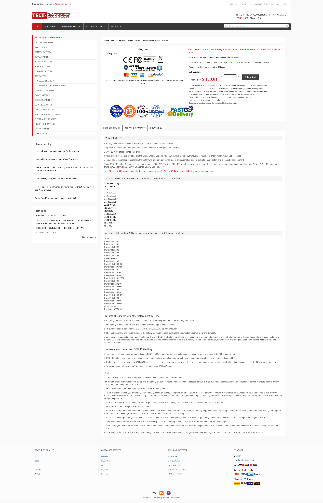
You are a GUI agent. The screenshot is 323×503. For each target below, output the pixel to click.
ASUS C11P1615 (174, 461)
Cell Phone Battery (45, 42)
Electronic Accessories (96, 27)
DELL (37, 465)
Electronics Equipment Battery (51, 85)
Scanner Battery (43, 71)
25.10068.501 (55, 228)
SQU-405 (108, 223)
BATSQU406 (109, 187)
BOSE (37, 461)
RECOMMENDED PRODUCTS (70, 27)
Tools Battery (42, 57)
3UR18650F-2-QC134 (114, 184)
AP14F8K (40, 216)
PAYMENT (243, 4)
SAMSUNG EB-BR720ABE (177, 470)
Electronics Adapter (45, 119)
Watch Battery (42, 66)
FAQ (278, 4)
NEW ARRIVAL (50, 27)
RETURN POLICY (257, 4)
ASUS (37, 457)
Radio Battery (42, 95)
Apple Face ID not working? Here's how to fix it (56, 198)
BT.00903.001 (110, 196)
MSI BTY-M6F (173, 457)
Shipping (104, 474)
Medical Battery (43, 61)
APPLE (37, 474)
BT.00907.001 (110, 214)
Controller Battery (45, 90)
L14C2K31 (52, 233)
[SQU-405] (112, 54)
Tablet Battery (42, 47)
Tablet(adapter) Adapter (47, 114)
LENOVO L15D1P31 (175, 465)
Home (37, 27)
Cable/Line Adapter (45, 109)
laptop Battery (43, 129)
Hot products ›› (89, 237)
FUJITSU (38, 470)
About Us (104, 457)
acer (131, 40)
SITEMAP (286, 4)
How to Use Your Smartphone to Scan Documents (57, 159)
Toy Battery (41, 76)
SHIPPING (269, 4)
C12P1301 (63, 216)
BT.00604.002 (110, 193)
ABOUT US (233, 4)
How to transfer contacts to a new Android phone (57, 151)
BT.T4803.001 (110, 199)
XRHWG (80, 228)
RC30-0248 (41, 228)
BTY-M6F (40, 233)
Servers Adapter (43, 105)
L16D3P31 (69, 228)
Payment (104, 470)
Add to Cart (250, 77)
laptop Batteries (119, 40)
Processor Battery (44, 81)
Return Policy (106, 461)
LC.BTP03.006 (110, 205)
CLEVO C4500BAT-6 (175, 474)
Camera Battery (43, 52)
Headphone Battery (45, 124)
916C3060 (108, 211)
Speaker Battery (43, 100)
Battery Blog (117, 27)
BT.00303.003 (110, 190)
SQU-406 (108, 226)
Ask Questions (195, 72)
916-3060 (108, 208)
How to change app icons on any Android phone (56, 179)
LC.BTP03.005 (110, 217)
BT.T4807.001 (110, 202)
